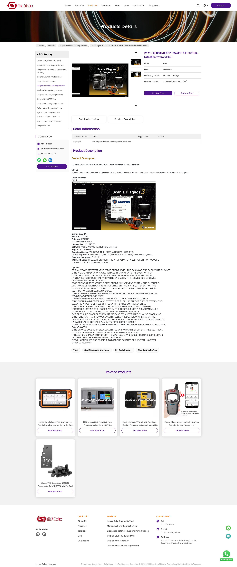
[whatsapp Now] (226, 561)
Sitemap (52, 564)
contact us (138, 5)
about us (79, 5)
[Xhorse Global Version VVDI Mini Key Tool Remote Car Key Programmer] (182, 399)
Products (51, 45)
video (117, 5)
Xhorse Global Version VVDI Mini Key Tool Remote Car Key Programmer (182, 423)
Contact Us (83, 540)
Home (68, 5)
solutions (105, 5)
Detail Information (89, 119)
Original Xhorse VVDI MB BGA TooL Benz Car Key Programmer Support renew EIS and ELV (140, 424)
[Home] (49, 521)
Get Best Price (158, 93)
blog (126, 5)
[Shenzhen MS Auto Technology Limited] (19, 5)
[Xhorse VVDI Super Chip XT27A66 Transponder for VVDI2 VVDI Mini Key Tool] (55, 460)
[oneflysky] (44, 534)
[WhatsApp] (39, 160)
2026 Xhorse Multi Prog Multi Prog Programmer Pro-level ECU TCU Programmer (97, 424)
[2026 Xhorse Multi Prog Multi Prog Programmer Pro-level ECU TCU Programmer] (97, 399)
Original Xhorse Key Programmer (73, 45)
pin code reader (123, 350)
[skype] (50, 160)
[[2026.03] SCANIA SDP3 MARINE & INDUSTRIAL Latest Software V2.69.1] (100, 79)
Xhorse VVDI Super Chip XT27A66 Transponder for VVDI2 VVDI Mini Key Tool (55, 484)
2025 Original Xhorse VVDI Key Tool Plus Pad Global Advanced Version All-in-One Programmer (55, 424)
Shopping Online (154, 5)
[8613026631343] (38, 534)
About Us (82, 521)
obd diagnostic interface (96, 350)
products (92, 5)
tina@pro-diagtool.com (52, 148)
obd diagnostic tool (147, 350)
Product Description (125, 119)
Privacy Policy (41, 564)
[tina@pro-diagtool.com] (228, 536)
